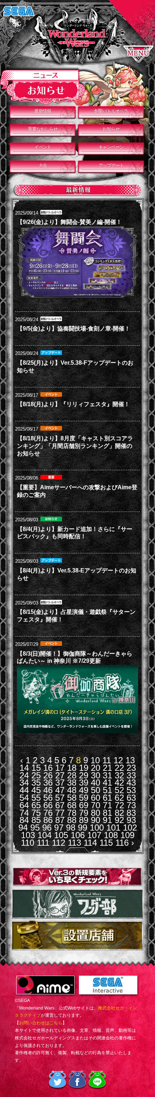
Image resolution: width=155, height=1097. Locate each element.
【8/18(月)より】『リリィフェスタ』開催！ (73, 404)
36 (48, 782)
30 (95, 775)
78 (71, 813)
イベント (42, 147)
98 (70, 827)
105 (61, 835)
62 (119, 797)
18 (71, 768)
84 (24, 820)
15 (36, 768)
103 (28, 835)
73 (131, 805)
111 (43, 843)
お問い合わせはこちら (40, 1022)
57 (60, 797)
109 (127, 835)
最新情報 (42, 111)
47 (60, 790)
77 (60, 813)
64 (24, 805)
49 (83, 790)
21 (107, 768)
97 (58, 827)
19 (83, 768)
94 (23, 827)
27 (60, 775)
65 (36, 805)
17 (60, 768)
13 (130, 760)
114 (90, 843)
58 (71, 797)
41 (107, 782)
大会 (43, 165)
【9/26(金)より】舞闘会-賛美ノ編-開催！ (69, 222)
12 (118, 760)
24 (24, 775)
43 (131, 782)
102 (130, 827)
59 (83, 797)
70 (95, 805)
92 (119, 820)
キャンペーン (111, 147)
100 (97, 827)
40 (95, 782)
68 (71, 805)
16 (48, 768)
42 (119, 782)
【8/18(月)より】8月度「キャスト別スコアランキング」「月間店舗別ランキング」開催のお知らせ (75, 446)
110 (27, 843)
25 (36, 775)
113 (74, 843)
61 (107, 797)
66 (48, 805)
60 (95, 797)
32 (119, 775)
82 (119, 813)
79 (83, 813)
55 (36, 797)
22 (119, 768)
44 (24, 790)
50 (95, 790)
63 (131, 797)
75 (36, 813)
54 (24, 797)
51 (107, 790)
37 (60, 782)
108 (111, 835)
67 (60, 805)
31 (107, 775)
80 (95, 813)
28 (71, 775)
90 (95, 820)
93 (131, 820)
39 (83, 782)
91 (107, 820)
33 (131, 775)
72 (119, 805)
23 (131, 768)
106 (78, 835)
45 (36, 790)
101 (113, 827)
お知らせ (110, 129)
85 (36, 820)
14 (24, 768)
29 (83, 775)
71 (107, 805)
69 (83, 805)
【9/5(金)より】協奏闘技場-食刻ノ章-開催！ (73, 328)
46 (48, 790)
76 (48, 813)
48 (71, 790)
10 (95, 760)
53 (131, 790)
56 (48, 797)
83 (131, 813)
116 (122, 843)
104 (44, 835)
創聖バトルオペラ (111, 111)
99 (82, 827)
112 (58, 843)
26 (48, 775)
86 (48, 820)
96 (47, 827)
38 (71, 782)
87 (60, 820)
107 (94, 835)
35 (36, 782)
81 (107, 813)
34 (24, 782)
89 (83, 820)
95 (35, 827)
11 (106, 760)
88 (71, 820)
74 (24, 813)
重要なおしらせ (42, 129)
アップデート (111, 165)
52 (119, 790)
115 (106, 843)
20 (95, 768)
